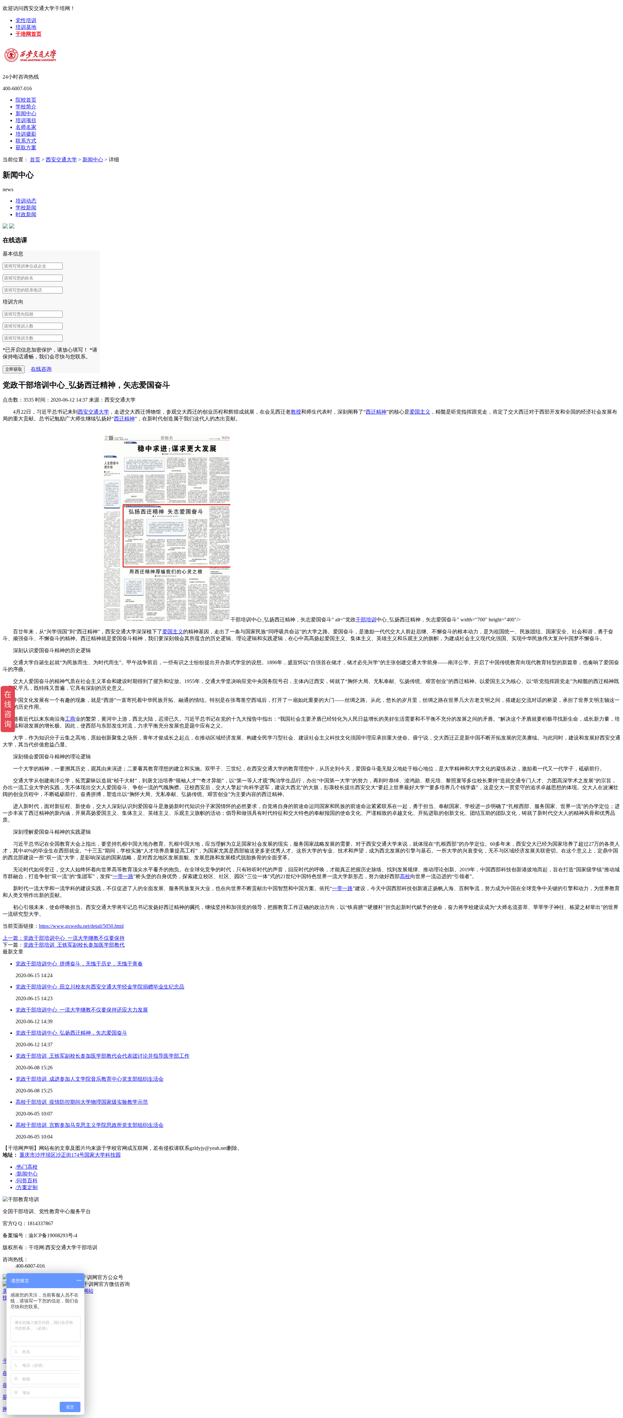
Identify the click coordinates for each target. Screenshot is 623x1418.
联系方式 (26, 140)
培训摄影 (26, 134)
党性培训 (26, 20)
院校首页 (26, 100)
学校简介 (26, 106)
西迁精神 (376, 412)
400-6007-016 (17, 88)
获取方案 (26, 147)
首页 (35, 159)
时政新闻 (26, 214)
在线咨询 (41, 369)
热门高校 (27, 1167)
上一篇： (13, 938)
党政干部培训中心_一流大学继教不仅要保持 (74, 938)
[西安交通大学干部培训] (45, 51)
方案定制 (27, 1187)
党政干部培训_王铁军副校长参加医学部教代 (74, 945)
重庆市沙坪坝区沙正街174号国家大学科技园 (70, 1155)
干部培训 (366, 619)
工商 (70, 719)
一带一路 (123, 876)
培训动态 (26, 201)
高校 (405, 876)
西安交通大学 (61, 159)
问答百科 (27, 1180)
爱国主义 (419, 412)
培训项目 (26, 120)
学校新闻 (26, 207)
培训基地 (26, 27)
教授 (296, 412)
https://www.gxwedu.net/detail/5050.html (81, 926)
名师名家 (26, 127)
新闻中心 (26, 113)
